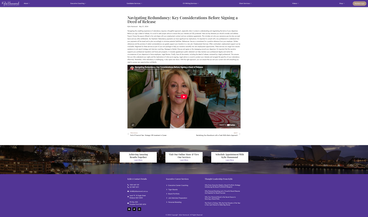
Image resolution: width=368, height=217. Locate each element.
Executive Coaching (77, 3)
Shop (341, 3)
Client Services (244, 3)
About (26, 3)
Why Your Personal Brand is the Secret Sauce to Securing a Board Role (220, 198)
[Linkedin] (139, 209)
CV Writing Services (190, 3)
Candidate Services (133, 3)
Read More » (208, 189)
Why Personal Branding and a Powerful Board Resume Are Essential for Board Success (222, 192)
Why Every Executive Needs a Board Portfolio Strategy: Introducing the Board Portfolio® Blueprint (223, 186)
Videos (294, 3)
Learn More (138, 160)
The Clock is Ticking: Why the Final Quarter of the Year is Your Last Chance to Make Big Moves (222, 204)
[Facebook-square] (129, 209)
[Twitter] (134, 209)
